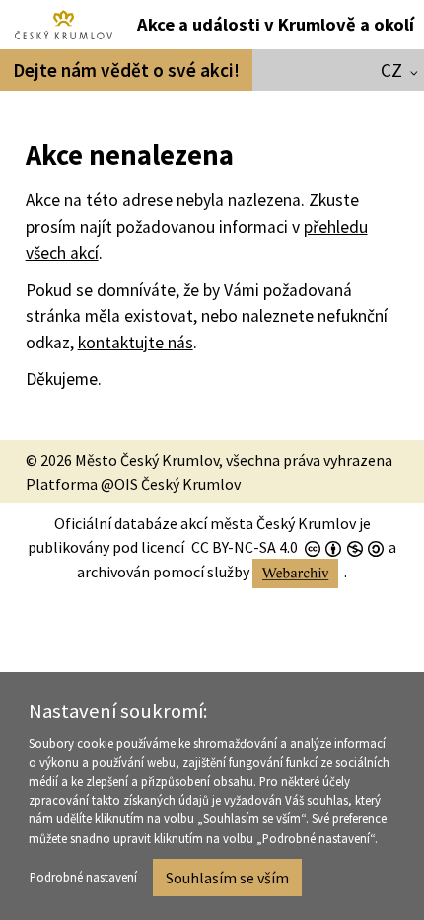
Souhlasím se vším (227, 877)
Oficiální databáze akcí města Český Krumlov (205, 523)
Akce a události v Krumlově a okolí (275, 24)
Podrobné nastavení (83, 876)
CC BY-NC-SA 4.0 (244, 547)
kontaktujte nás (135, 342)
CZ (391, 70)
